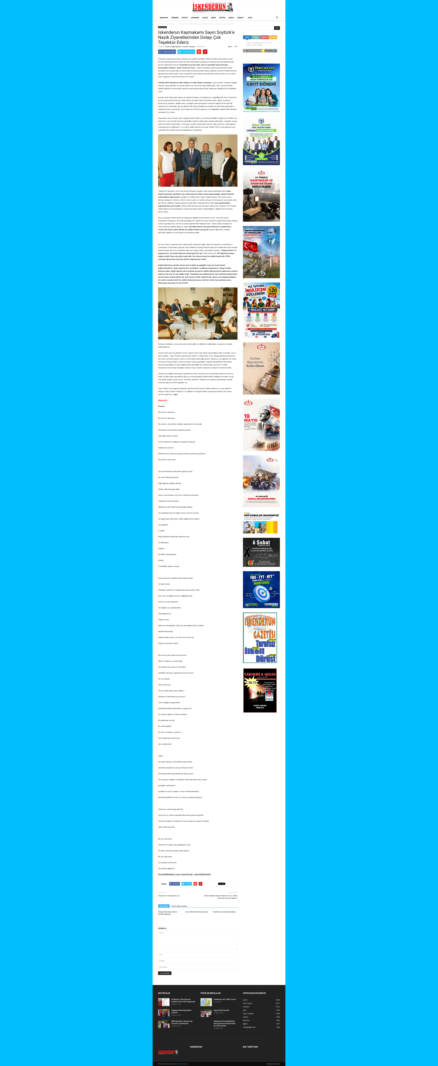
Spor (250, 18)
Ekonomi (195, 18)
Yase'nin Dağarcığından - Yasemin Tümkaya (180, 46)
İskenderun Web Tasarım (180, 1064)
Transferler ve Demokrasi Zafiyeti (224, 912)
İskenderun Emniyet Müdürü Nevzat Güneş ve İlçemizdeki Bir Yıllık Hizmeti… (224, 1023)
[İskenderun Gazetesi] (219, 7)
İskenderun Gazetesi (273, 1064)
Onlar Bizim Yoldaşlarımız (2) (169, 896)
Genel (213, 18)
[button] (277, 17)
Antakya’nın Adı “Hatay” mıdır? (225, 999)
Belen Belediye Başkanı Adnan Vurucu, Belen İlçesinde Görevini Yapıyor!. (221, 897)
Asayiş (205, 18)
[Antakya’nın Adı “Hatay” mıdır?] (206, 1002)
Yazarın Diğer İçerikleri (179, 906)
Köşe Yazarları (170, 24)
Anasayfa (164, 18)
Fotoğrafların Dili (249, 1027)
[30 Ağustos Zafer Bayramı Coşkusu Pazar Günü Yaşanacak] (163, 1002)
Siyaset (185, 18)
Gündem (174, 18)
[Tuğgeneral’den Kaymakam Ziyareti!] (163, 1013)
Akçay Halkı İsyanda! (221, 1010)
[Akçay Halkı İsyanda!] (206, 1013)
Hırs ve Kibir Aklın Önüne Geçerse (196, 912)
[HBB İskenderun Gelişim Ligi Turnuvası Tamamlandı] (163, 1024)
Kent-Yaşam (247, 1003)
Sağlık (231, 18)
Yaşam (240, 18)
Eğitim (222, 18)
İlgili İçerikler (163, 906)
